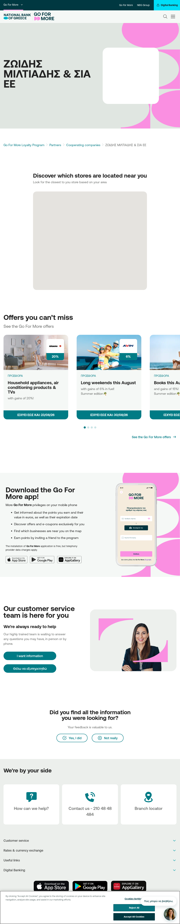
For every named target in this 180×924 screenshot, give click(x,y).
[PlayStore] (90, 886)
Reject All (134, 907)
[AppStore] (51, 886)
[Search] (165, 16)
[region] (90, 907)
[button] (85, 427)
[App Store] (18, 557)
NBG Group (143, 5)
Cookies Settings (134, 898)
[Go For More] (43, 16)
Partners (55, 145)
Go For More (11, 4)
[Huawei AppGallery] (70, 557)
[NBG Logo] (17, 17)
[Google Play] (43, 557)
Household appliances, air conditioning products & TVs (33, 387)
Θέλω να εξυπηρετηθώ (30, 668)
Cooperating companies (83, 145)
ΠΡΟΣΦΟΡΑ (15, 375)
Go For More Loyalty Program (24, 145)
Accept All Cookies (134, 916)
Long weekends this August (108, 382)
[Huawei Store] (128, 886)
